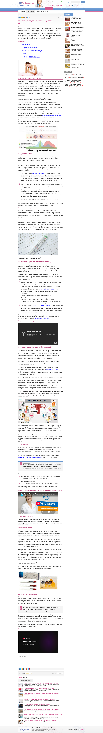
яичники (79, 76)
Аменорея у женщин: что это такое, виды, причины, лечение (39, 688)
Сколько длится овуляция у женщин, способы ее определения (39, 699)
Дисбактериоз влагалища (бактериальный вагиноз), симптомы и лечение (76, 51)
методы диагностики (74, 81)
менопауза (72, 78)
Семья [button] (73, 9)
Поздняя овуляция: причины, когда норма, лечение (37, 704)
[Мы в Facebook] (74, 5)
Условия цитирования (80, 727)
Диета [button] (55, 9)
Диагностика (24, 53)
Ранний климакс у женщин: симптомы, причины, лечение (77, 45)
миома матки (79, 85)
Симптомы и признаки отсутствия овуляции (32, 50)
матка (72, 82)
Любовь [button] (61, 9)
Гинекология (31, 11)
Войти (53, 5)
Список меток (68, 71)
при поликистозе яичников (47, 289)
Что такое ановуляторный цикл (29, 42)
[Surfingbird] (28, 18)
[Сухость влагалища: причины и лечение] (67, 40)
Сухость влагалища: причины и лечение (77, 40)
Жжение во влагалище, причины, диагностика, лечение (76, 35)
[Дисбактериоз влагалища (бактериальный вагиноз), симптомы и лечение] (67, 51)
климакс (67, 78)
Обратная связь (55, 1)
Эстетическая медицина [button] (37, 9)
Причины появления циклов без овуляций (31, 51)
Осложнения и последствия (30, 48)
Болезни (23, 11)
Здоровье (20, 14)
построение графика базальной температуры (30, 457)
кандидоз (67, 84)
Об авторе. (26, 658)
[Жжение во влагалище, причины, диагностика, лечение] (67, 35)
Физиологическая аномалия (30, 45)
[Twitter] (20, 18)
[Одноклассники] (22, 18)
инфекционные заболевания (76, 84)
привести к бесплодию (47, 214)
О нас (49, 1)
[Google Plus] (26, 18)
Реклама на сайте (70, 729)
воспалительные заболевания (76, 77)
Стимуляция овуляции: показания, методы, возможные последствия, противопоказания (41, 694)
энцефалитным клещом (52, 369)
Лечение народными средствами (32, 57)
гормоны (67, 77)
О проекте (64, 727)
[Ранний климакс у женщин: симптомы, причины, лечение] (67, 46)
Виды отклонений (26, 44)
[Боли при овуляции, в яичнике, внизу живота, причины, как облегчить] (67, 24)
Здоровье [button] (48, 9)
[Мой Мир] (23, 18)
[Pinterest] (29, 18)
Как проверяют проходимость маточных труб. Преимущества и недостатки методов (43, 715)
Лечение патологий (26, 54)
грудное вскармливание (70, 85)
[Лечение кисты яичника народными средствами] (67, 56)
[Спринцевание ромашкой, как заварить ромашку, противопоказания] (67, 66)
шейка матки (73, 76)
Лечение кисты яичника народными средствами (76, 55)
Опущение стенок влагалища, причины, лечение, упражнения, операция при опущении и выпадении (77, 29)
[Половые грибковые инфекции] (67, 61)
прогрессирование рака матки (45, 231)
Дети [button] (67, 9)
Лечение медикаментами (30, 56)
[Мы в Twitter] (77, 5)
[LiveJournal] (25, 18)
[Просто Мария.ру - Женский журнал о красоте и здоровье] (26, 5)
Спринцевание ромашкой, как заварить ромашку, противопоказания (77, 66)
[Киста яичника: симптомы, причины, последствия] (67, 19)
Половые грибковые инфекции (75, 60)
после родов (73, 86)
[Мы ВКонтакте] (72, 5)
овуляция (25, 677)
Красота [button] (26, 9)
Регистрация (59, 5)
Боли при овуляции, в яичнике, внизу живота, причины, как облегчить (76, 23)
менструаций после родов (39, 173)
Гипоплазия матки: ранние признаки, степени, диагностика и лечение (41, 709)
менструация (69, 74)
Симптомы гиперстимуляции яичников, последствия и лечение (40, 720)
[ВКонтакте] (19, 18)
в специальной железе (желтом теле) (51, 115)
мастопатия (67, 82)
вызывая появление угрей (42, 318)
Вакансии (63, 1)
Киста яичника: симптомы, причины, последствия (77, 18)
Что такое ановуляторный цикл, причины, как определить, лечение (41, 683)
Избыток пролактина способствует (42, 305)
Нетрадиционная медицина (43, 11)
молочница (77, 82)
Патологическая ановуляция (30, 47)
